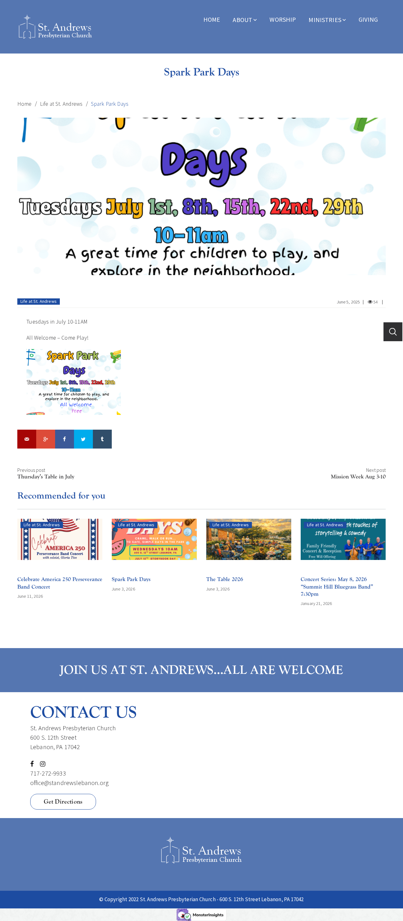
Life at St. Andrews (61, 103)
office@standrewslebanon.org (69, 783)
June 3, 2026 (123, 589)
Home (211, 19)
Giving (368, 19)
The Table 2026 (224, 579)
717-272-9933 (48, 773)
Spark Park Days (131, 579)
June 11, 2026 (30, 596)
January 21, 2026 (316, 603)
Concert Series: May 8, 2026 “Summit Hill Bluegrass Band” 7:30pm (337, 586)
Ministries (325, 20)
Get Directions (63, 801)
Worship (283, 19)
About (242, 20)
